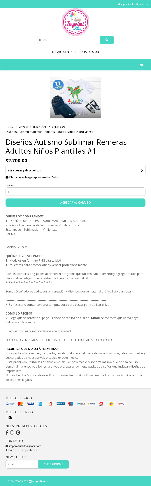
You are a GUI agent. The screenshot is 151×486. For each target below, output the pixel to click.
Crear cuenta (62, 52)
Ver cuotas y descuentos (24, 170)
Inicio (10, 127)
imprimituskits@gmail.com (24, 446)
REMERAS (59, 127)
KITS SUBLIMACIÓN (32, 127)
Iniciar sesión (88, 52)
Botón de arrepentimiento (24, 450)
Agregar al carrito (75, 203)
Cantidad (10, 185)
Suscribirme (53, 464)
